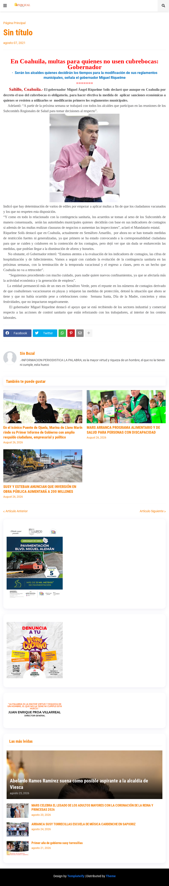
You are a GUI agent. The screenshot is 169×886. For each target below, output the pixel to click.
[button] (5, 5)
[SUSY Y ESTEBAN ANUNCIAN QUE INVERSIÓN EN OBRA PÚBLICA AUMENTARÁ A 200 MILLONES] (42, 465)
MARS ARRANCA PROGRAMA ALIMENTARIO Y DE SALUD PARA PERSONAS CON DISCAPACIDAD (123, 429)
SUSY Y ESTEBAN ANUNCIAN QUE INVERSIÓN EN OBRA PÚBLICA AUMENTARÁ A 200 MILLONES (39, 489)
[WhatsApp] (62, 333)
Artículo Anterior (17, 511)
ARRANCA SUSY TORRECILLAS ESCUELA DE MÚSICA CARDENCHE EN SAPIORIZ (83, 824)
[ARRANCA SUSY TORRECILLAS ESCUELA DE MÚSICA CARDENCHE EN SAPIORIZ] (18, 829)
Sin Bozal (27, 353)
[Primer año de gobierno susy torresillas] (18, 848)
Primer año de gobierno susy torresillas (57, 843)
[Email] (80, 333)
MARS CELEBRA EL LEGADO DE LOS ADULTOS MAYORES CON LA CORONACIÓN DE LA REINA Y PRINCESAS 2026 (92, 807)
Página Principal (14, 23)
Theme (111, 876)
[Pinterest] (71, 333)
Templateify (75, 876)
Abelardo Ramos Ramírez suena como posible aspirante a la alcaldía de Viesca (79, 784)
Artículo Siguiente (151, 511)
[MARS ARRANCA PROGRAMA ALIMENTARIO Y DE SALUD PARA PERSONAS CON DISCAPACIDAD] (126, 406)
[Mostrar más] (88, 333)
